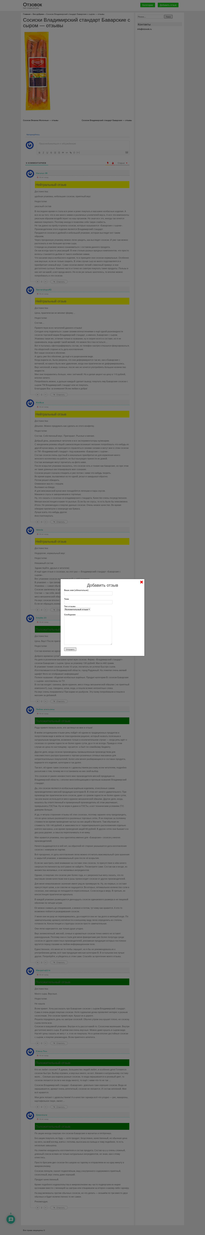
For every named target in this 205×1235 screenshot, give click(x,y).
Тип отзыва (69, 606)
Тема (66, 598)
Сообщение (70, 614)
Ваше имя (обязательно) (76, 590)
